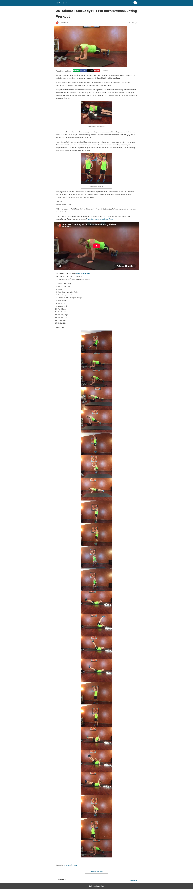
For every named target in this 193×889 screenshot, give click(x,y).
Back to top (133, 880)
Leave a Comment (96, 871)
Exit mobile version (96, 886)
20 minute (67, 865)
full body (74, 865)
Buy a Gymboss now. (83, 273)
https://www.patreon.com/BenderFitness (100, 219)
